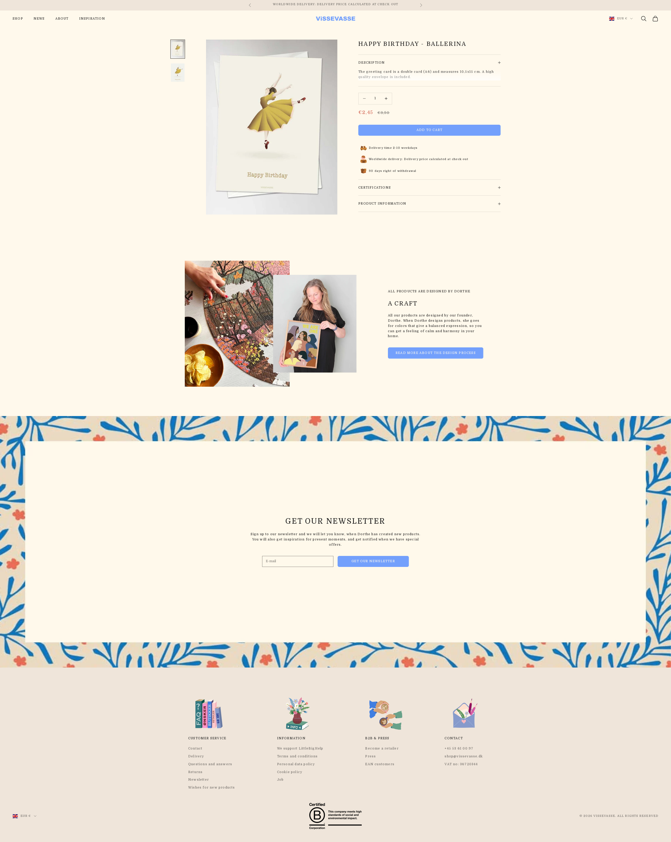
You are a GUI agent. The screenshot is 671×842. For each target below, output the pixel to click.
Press (370, 756)
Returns (195, 772)
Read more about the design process (436, 353)
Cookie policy (289, 772)
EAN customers (379, 764)
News (39, 18)
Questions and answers (210, 764)
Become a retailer (381, 748)
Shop (18, 18)
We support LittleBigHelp (300, 748)
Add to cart (429, 130)
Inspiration (92, 18)
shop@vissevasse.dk (464, 756)
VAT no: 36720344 (461, 764)
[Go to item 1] (177, 49)
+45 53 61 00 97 (459, 748)
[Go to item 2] (177, 72)
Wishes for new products (211, 787)
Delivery (196, 756)
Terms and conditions (297, 756)
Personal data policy (296, 764)
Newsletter (198, 779)
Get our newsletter (373, 561)
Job (280, 779)
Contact (195, 748)
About (62, 18)
